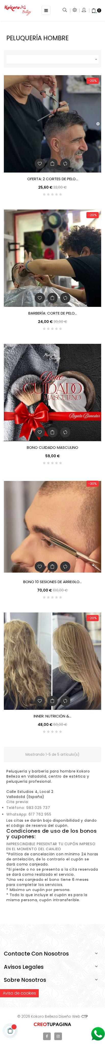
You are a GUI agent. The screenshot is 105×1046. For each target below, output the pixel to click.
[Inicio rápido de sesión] (84, 10)
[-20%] (52, 123)
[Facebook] (47, 1036)
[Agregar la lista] (40, 164)
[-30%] (52, 526)
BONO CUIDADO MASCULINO (52, 447)
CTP (84, 1016)
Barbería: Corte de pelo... (52, 313)
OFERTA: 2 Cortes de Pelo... (52, 178)
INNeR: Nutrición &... (52, 716)
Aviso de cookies (19, 993)
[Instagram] (58, 1036)
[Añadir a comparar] (65, 164)
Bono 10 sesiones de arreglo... (52, 581)
